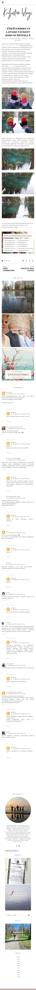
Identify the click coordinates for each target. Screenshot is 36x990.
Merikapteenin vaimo (13, 496)
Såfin (8, 592)
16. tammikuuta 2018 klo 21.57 (15, 564)
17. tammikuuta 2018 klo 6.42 (20, 516)
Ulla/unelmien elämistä (14, 692)
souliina (9, 392)
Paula (8, 731)
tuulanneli (10, 664)
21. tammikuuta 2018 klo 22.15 (20, 748)
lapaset (31, 38)
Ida (7, 531)
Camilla (8, 562)
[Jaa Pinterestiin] (29, 260)
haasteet (25, 38)
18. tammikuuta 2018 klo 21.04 (20, 714)
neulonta (18, 40)
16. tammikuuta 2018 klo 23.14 (15, 624)
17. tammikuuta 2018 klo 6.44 (20, 579)
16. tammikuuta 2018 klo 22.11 (15, 594)
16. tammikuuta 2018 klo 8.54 (15, 393)
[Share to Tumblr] (32, 260)
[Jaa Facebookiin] (26, 260)
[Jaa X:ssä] (23, 260)
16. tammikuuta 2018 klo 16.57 (20, 478)
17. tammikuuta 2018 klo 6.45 (20, 609)
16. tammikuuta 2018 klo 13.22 (15, 428)
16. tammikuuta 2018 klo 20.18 (15, 532)
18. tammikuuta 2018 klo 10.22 (15, 665)
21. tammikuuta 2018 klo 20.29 (16, 733)
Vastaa (4, 405)
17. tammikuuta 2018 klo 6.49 (20, 642)
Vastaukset (12, 409)
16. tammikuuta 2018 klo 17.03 (15, 498)
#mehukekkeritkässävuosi (11, 45)
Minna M (13, 412)
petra (8, 622)
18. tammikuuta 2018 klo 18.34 (15, 693)
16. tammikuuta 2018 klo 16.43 (15, 460)
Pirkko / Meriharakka (13, 458)
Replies (6, 260)
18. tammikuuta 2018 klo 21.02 (20, 679)
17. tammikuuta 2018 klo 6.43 (20, 549)
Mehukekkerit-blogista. (25, 227)
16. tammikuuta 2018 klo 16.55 (20, 414)
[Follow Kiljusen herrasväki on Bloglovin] (18, 851)
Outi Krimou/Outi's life (14, 427)
